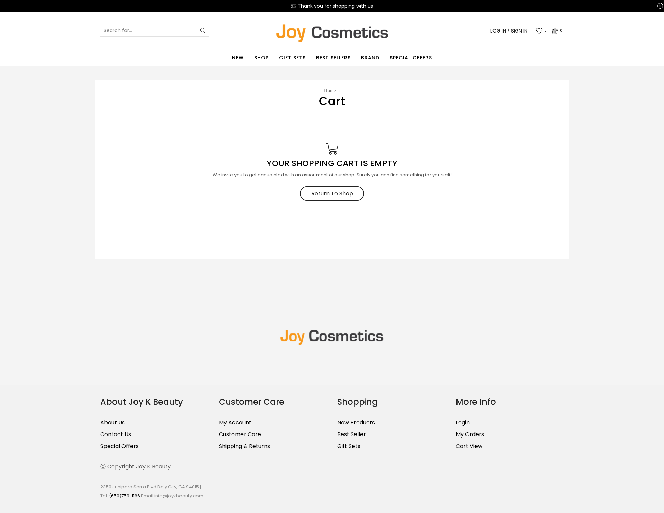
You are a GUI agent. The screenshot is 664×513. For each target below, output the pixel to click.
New (238, 57)
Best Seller (351, 434)
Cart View (469, 446)
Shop (261, 57)
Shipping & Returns (244, 446)
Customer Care (240, 434)
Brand (370, 57)
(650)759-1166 (125, 496)
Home (330, 90)
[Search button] (203, 30)
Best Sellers (333, 57)
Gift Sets (292, 57)
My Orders (470, 434)
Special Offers (411, 57)
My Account (235, 423)
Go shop (368, 5)
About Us (112, 423)
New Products (356, 423)
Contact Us (115, 434)
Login (463, 423)
